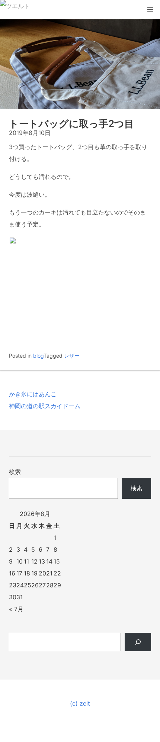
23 (12, 585)
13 (42, 561)
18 (27, 573)
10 (19, 561)
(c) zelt (80, 703)
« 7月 (16, 609)
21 (49, 573)
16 (12, 573)
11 (26, 561)
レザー (72, 355)
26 (35, 585)
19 (34, 573)
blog (38, 355)
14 (49, 561)
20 (42, 573)
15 (57, 561)
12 (34, 561)
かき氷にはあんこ (33, 394)
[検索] (138, 642)
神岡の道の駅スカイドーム (44, 406)
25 (27, 585)
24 (20, 585)
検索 (15, 471)
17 (19, 573)
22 (57, 573)
